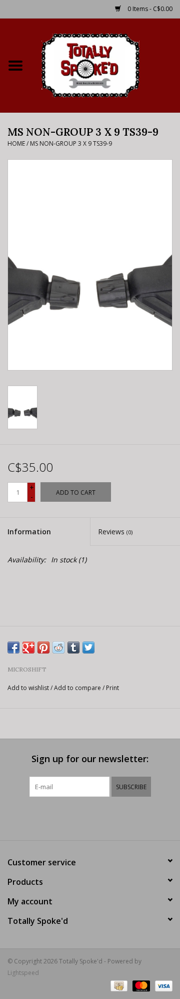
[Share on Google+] (28, 647)
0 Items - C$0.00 (149, 9)
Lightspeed (23, 972)
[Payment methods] (118, 985)
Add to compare (78, 688)
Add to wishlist (28, 688)
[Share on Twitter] (88, 647)
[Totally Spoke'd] (106, 64)
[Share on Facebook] (14, 647)
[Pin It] (44, 647)
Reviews (115, 531)
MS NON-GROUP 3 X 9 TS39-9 (71, 143)
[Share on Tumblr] (74, 647)
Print (112, 688)
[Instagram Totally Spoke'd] (117, 817)
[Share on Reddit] (58, 647)
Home (16, 143)
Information (29, 531)
